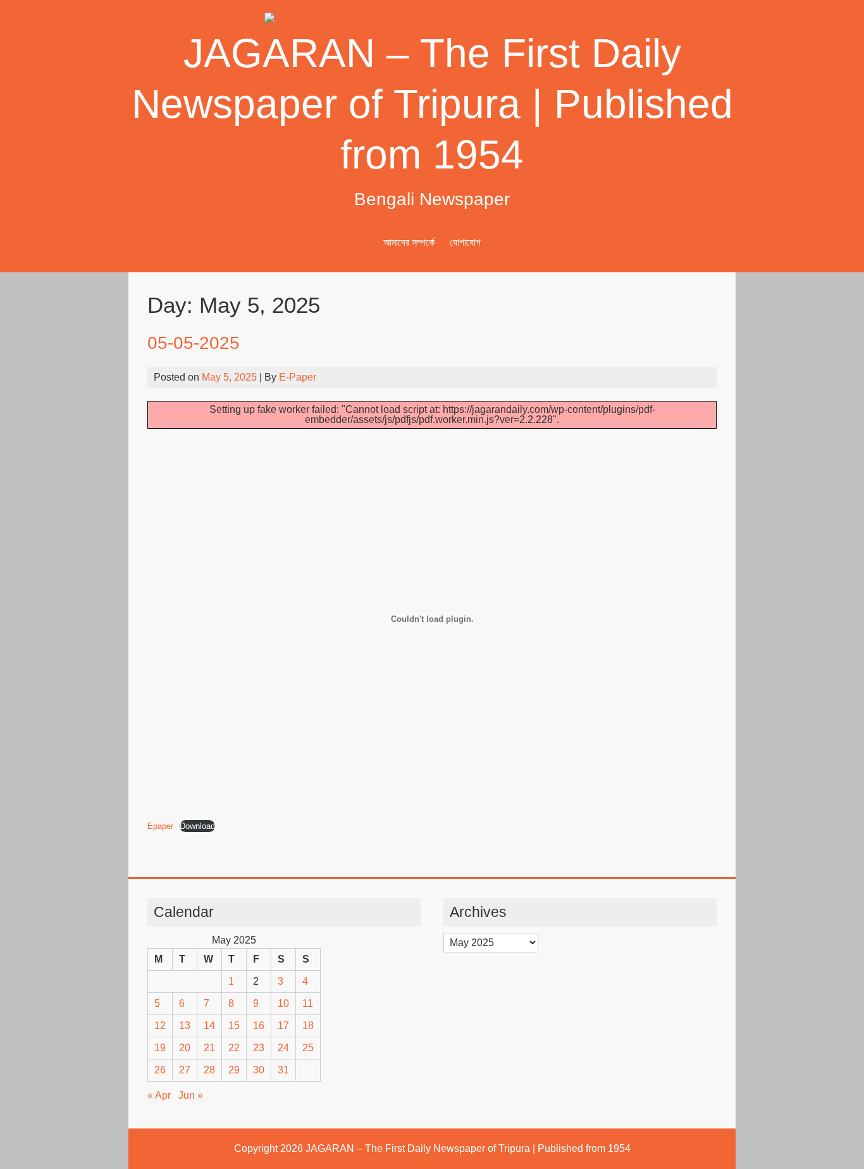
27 (184, 1070)
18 (308, 1025)
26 (160, 1070)
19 (160, 1047)
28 (209, 1070)
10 (283, 1003)
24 (283, 1047)
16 (258, 1025)
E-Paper (297, 377)
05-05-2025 (193, 343)
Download (197, 826)
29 (234, 1070)
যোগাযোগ (465, 242)
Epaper (160, 826)
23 (258, 1047)
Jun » (190, 1095)
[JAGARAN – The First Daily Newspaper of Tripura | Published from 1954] (432, 20)
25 (308, 1047)
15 (234, 1025)
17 (283, 1025)
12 (160, 1025)
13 (184, 1025)
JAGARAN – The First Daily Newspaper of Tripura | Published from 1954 (432, 103)
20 (184, 1047)
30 (258, 1070)
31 (283, 1070)
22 (234, 1047)
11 (307, 1003)
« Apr (159, 1095)
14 (209, 1025)
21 (209, 1047)
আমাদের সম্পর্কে (409, 242)
